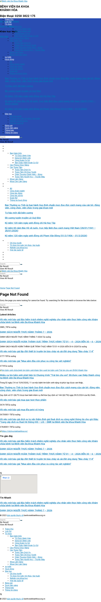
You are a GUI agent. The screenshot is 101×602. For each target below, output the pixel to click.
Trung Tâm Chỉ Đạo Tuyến (25, 45)
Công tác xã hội (16, 69)
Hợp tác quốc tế (16, 123)
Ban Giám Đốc (16, 26)
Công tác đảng (16, 66)
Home (2, 288)
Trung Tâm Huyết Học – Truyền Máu (30, 50)
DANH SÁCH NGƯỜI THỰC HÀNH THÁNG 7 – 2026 (26, 332)
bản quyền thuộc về (15, 515)
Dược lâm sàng (11, 128)
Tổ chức (8, 24)
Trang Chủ (9, 19)
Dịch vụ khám (7, 26)
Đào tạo (8, 114)
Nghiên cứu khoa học (19, 121)
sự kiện (8, 57)
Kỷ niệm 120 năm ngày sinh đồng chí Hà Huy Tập (30, 96)
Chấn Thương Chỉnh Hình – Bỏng (28, 47)
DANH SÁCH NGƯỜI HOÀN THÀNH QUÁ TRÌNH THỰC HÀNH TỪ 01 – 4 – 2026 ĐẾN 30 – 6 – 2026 (50, 341)
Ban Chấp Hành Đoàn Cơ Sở (26, 36)
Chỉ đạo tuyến (16, 116)
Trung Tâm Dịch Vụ (23, 43)
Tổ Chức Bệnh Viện (23, 29)
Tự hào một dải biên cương (19, 86)
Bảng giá (8, 125)
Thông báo (9, 130)
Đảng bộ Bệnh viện (23, 31)
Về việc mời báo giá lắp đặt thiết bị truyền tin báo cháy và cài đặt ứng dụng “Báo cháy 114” (47, 351)
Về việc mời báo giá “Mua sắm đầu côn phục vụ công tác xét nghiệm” (35, 361)
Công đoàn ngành (17, 64)
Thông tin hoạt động (18, 73)
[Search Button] (21, 137)
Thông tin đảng (11, 132)
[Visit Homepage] (13, 1)
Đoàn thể (13, 71)
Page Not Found (13, 288)
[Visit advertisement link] (14, 431)
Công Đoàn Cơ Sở (22, 33)
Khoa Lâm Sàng (16, 52)
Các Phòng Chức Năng (19, 38)
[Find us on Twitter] (1, 473)
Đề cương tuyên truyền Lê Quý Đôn (23, 91)
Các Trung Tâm (16, 40)
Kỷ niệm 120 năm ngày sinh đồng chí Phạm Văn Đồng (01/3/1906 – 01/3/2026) (46, 109)
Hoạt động (9, 59)
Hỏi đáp (4, 36)
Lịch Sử (8, 22)
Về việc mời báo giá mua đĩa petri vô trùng (22, 409)
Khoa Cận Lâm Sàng (18, 55)
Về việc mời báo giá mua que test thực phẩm (23, 400)
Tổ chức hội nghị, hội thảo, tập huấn (25, 118)
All (11, 62)
